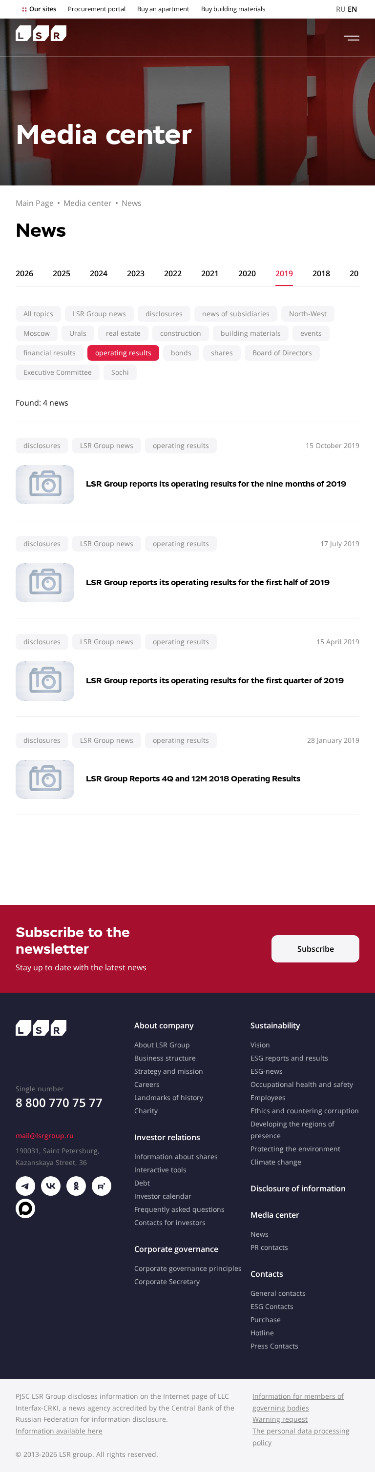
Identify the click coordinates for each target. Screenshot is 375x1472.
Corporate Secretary (167, 1281)
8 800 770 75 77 (59, 1102)
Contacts (266, 1273)
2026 (24, 273)
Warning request (280, 1419)
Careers (147, 1084)
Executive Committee (57, 372)
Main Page (35, 203)
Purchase (265, 1319)
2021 (210, 273)
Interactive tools (160, 1169)
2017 (358, 273)
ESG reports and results (289, 1058)
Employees (268, 1097)
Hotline (262, 1332)
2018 (321, 273)
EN (352, 9)
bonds (181, 352)
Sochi (120, 372)
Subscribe (315, 948)
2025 (61, 273)
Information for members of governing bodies (298, 1401)
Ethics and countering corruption (304, 1110)
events (311, 333)
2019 (284, 273)
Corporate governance (176, 1249)
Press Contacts (274, 1345)
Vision (260, 1044)
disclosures (164, 313)
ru (341, 9)
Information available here (59, 1430)
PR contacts (269, 1247)
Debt (142, 1182)
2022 (173, 273)
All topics (38, 313)
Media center (87, 203)
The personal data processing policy (301, 1436)
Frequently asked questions (179, 1209)
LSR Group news (99, 313)
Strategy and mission (168, 1071)
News (132, 203)
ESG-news (266, 1071)
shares (222, 352)
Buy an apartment (163, 9)
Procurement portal (96, 9)
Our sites (42, 9)
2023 (136, 273)
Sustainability (275, 1025)
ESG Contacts (271, 1306)
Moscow (36, 333)
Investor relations (167, 1137)
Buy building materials (233, 9)
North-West (308, 313)
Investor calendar (162, 1196)
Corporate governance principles (188, 1268)
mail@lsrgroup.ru (45, 1135)
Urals (77, 333)
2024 (98, 273)
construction (180, 333)
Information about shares (176, 1156)
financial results (49, 352)
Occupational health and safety (301, 1084)
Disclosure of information (298, 1188)
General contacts (278, 1293)
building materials (251, 333)
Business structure (165, 1058)
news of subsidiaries (236, 313)
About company (164, 1025)
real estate (123, 333)
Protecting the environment (295, 1148)
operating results (123, 352)
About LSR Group (162, 1044)
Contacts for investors (170, 1222)
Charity (146, 1110)
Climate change (275, 1161)
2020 (247, 273)
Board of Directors (282, 352)
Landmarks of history (168, 1097)
